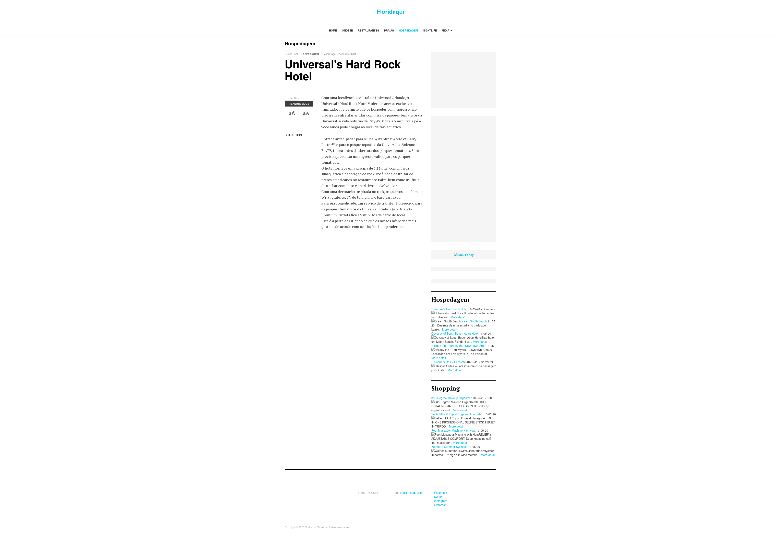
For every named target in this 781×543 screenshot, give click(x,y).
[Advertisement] (463, 179)
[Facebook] (726, 10)
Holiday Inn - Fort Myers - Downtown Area (458, 346)
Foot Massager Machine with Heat (453, 430)
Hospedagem (408, 30)
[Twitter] (735, 10)
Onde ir (347, 30)
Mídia (446, 30)
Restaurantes (368, 30)
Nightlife (430, 30)
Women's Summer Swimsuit (449, 447)
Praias (389, 30)
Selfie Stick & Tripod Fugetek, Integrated (457, 414)
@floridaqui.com (412, 493)
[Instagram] (744, 10)
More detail (458, 317)
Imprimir (295, 97)
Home (333, 30)
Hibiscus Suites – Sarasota (448, 362)
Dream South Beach (474, 321)
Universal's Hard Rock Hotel (343, 70)
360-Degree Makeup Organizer (451, 398)
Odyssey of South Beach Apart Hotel (454, 333)
